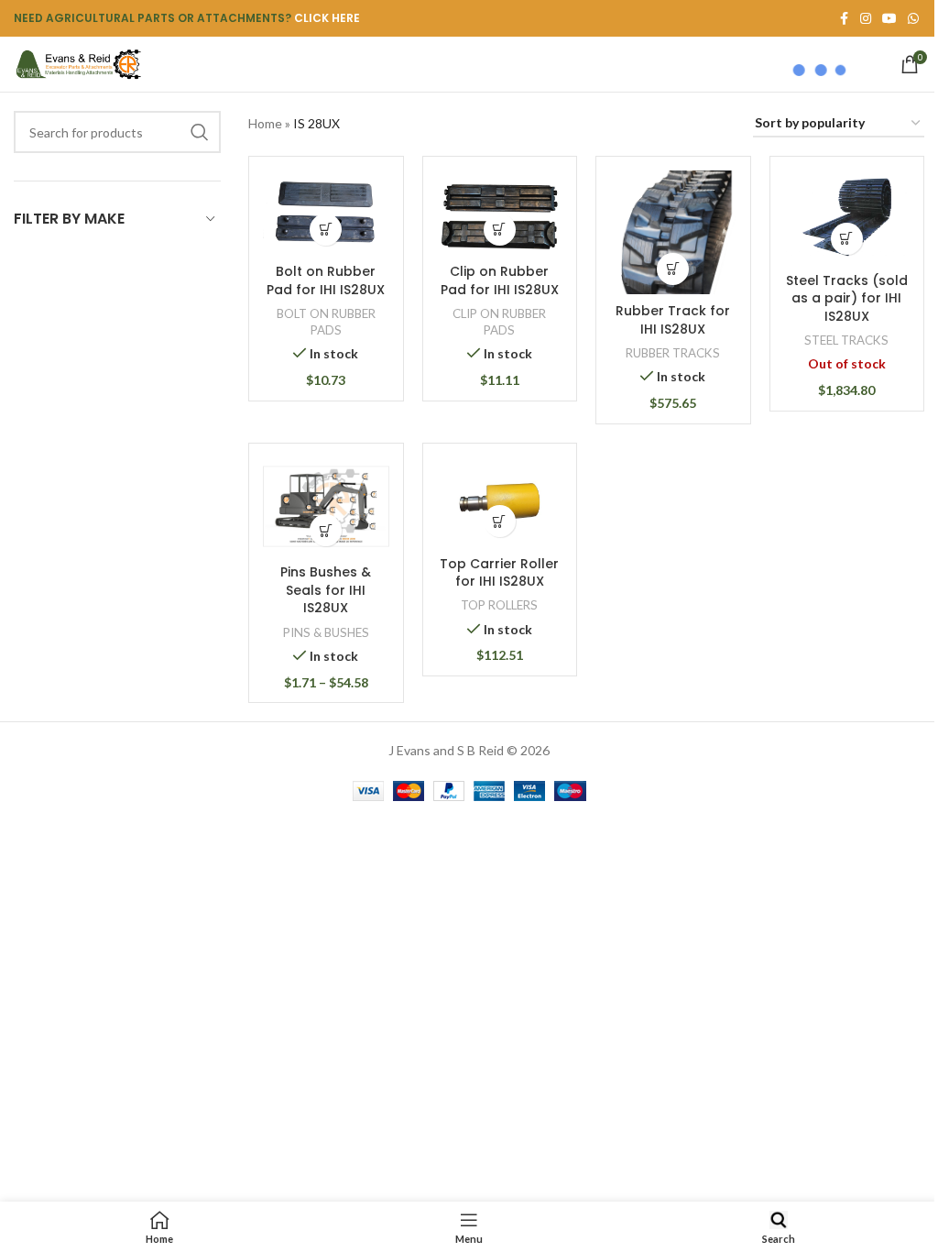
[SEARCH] (200, 132)
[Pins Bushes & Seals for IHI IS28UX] (326, 506)
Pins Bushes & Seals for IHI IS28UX (325, 590)
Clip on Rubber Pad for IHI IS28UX (500, 280)
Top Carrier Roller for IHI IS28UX (499, 573)
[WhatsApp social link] (913, 18)
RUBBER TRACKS (673, 353)
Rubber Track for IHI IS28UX (673, 320)
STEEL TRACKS (846, 340)
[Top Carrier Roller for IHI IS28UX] (500, 502)
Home (265, 123)
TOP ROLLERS (499, 605)
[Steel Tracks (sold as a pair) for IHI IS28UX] (847, 217)
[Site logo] (78, 63)
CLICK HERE (327, 18)
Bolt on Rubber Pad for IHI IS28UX (326, 280)
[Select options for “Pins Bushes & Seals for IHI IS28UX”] (326, 530)
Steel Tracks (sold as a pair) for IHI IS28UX (847, 298)
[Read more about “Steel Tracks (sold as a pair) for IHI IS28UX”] (847, 239)
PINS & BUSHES (326, 632)
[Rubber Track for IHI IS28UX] (673, 232)
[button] (326, 230)
